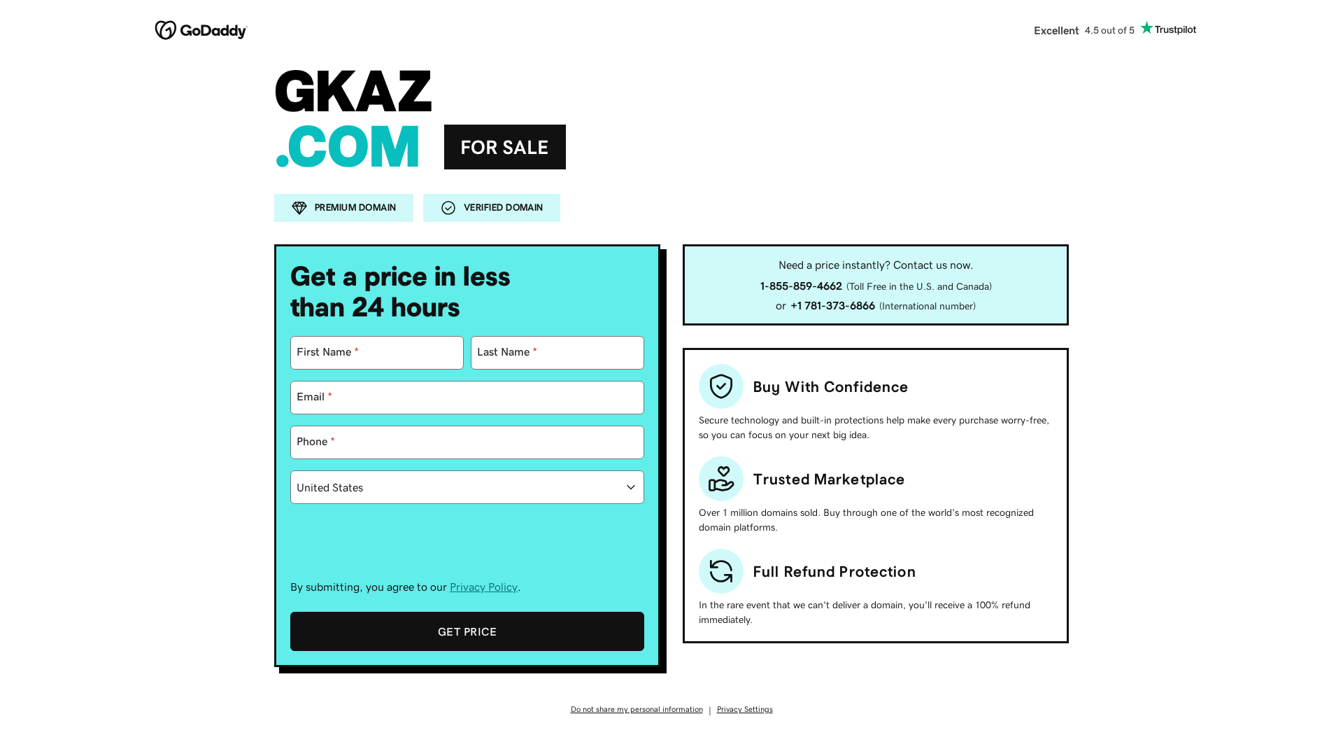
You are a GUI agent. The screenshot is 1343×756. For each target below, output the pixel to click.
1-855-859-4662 (801, 285)
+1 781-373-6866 (832, 305)
